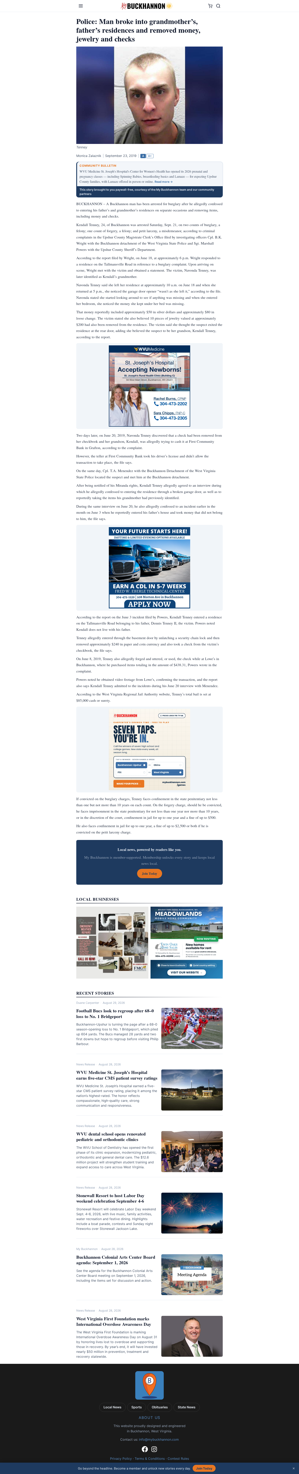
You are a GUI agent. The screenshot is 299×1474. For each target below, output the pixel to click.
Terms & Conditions (150, 1459)
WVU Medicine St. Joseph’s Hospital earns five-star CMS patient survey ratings (116, 1075)
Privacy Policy (121, 1459)
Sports (136, 1407)
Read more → (164, 181)
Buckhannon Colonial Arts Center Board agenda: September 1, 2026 (115, 1260)
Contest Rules (178, 1459)
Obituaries (160, 1407)
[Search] (218, 5)
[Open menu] (80, 5)
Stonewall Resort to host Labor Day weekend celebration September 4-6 (110, 1198)
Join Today (204, 1468)
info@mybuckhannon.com (159, 1439)
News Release (85, 1064)
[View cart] (210, 6)
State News (186, 1407)
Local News (112, 1407)
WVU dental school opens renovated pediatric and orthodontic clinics (111, 1136)
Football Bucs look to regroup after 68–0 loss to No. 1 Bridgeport (115, 1013)
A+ (150, 156)
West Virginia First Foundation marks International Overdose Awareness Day (113, 1321)
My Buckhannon (87, 1249)
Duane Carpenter (87, 1002)
